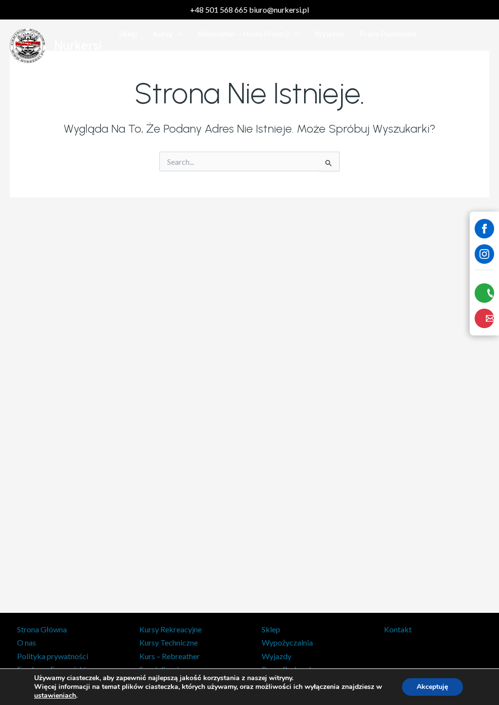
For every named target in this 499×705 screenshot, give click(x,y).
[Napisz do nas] (484, 318)
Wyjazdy (329, 33)
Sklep (128, 33)
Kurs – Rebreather (169, 656)
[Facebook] (484, 228)
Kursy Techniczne (168, 642)
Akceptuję (432, 686)
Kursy (163, 33)
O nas (26, 642)
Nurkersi (77, 45)
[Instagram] (484, 254)
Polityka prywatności (52, 656)
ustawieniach (55, 695)
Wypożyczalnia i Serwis (158, 57)
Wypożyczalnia (287, 642)
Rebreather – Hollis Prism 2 (243, 33)
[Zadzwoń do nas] (484, 293)
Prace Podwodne (388, 33)
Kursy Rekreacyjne (170, 629)
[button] (177, 33)
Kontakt (226, 57)
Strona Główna (42, 629)
